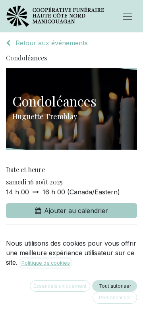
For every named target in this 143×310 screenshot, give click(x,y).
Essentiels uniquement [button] (60, 286)
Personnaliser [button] (115, 297)
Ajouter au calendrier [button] (76, 211)
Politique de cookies (45, 263)
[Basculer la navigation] (127, 16)
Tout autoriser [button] (115, 286)
